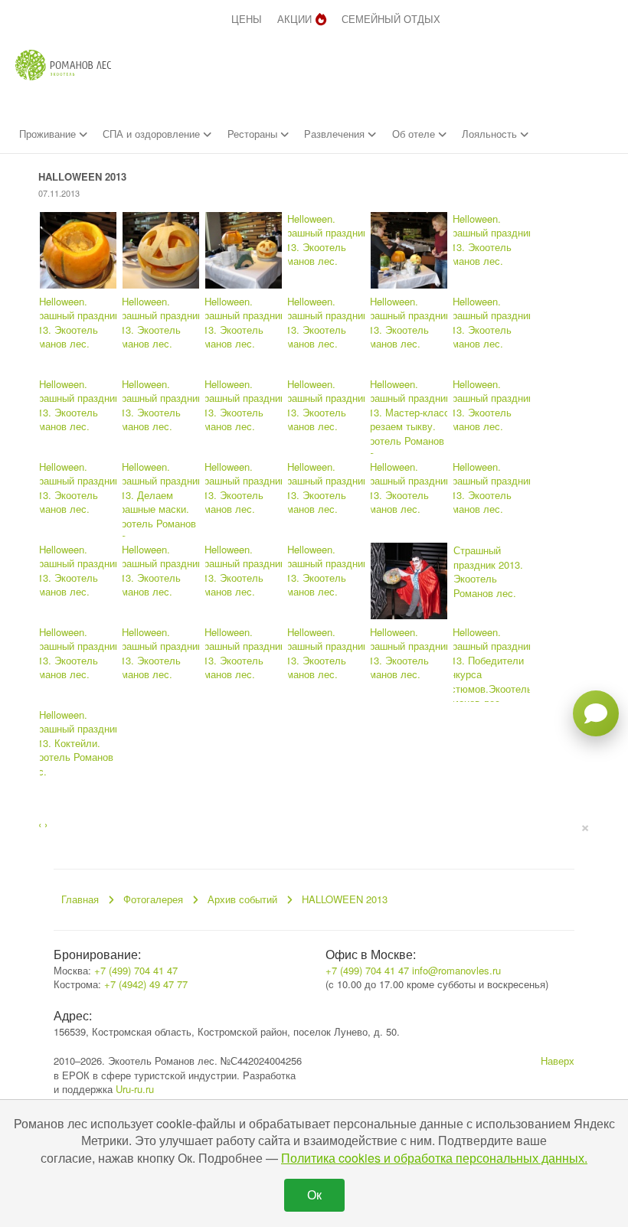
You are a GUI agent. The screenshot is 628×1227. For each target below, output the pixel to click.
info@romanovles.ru (456, 970)
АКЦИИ (294, 18)
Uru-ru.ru (135, 1089)
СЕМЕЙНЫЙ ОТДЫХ (391, 18)
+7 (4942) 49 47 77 (146, 984)
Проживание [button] (49, 133)
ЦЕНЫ (246, 18)
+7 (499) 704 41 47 (136, 970)
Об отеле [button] (415, 133)
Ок (314, 1194)
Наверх (557, 1060)
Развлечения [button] (336, 133)
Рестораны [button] (253, 133)
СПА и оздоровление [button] (153, 133)
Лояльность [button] (491, 133)
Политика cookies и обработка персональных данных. (434, 1158)
